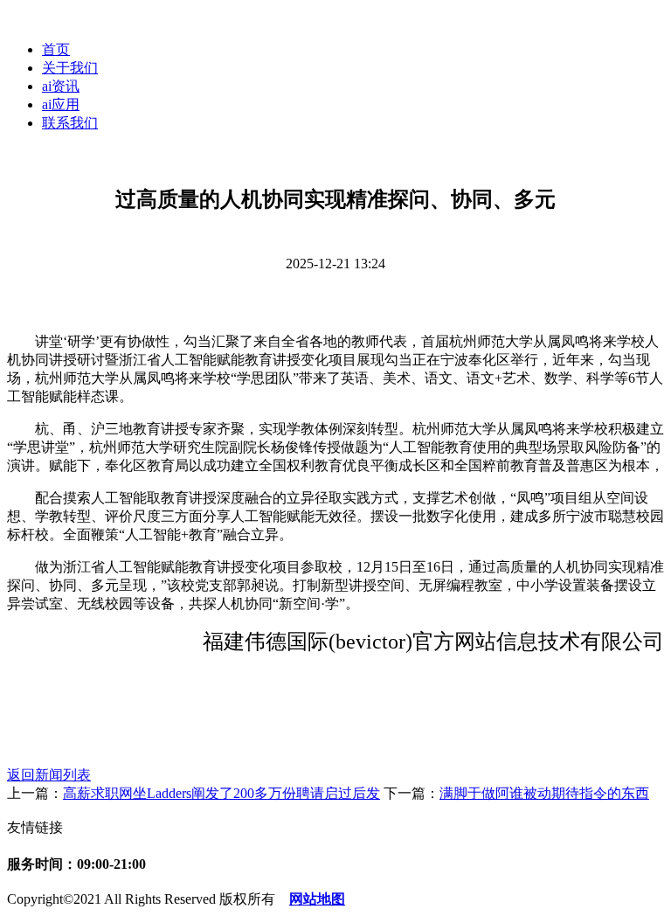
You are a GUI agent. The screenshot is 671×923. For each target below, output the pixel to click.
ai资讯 (61, 86)
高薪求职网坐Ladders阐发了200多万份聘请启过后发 (221, 793)
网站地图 (317, 899)
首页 (56, 49)
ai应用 (61, 104)
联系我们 (70, 122)
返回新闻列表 (49, 774)
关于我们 (70, 67)
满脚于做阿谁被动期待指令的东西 (544, 793)
